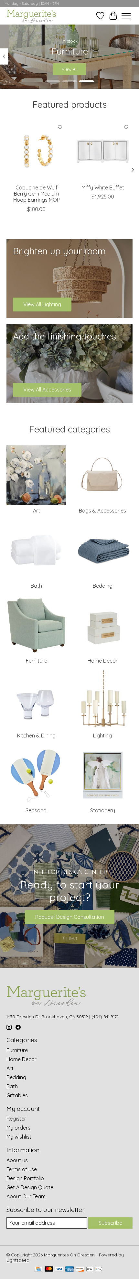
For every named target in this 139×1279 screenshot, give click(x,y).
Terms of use (21, 1169)
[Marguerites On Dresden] (31, 15)
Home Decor (103, 660)
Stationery (102, 810)
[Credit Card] (38, 1269)
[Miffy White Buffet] (103, 151)
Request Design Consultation (69, 917)
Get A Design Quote (29, 1187)
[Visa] (59, 1269)
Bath (36, 586)
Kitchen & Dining (36, 735)
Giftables (17, 1095)
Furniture (36, 660)
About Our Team (26, 1196)
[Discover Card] (80, 1269)
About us (17, 1160)
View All (70, 69)
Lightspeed (17, 1260)
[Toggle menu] (126, 15)
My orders (18, 1127)
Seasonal (37, 810)
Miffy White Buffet (102, 187)
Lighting (102, 735)
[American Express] (69, 1269)
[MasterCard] (49, 1269)
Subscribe (110, 1223)
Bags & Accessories (102, 510)
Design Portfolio (25, 1178)
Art (36, 510)
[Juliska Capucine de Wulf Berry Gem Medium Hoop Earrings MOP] (36, 151)
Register (16, 1118)
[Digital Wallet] (94, 1269)
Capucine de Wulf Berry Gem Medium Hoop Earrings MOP (36, 193)
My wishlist (18, 1136)
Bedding (102, 586)
